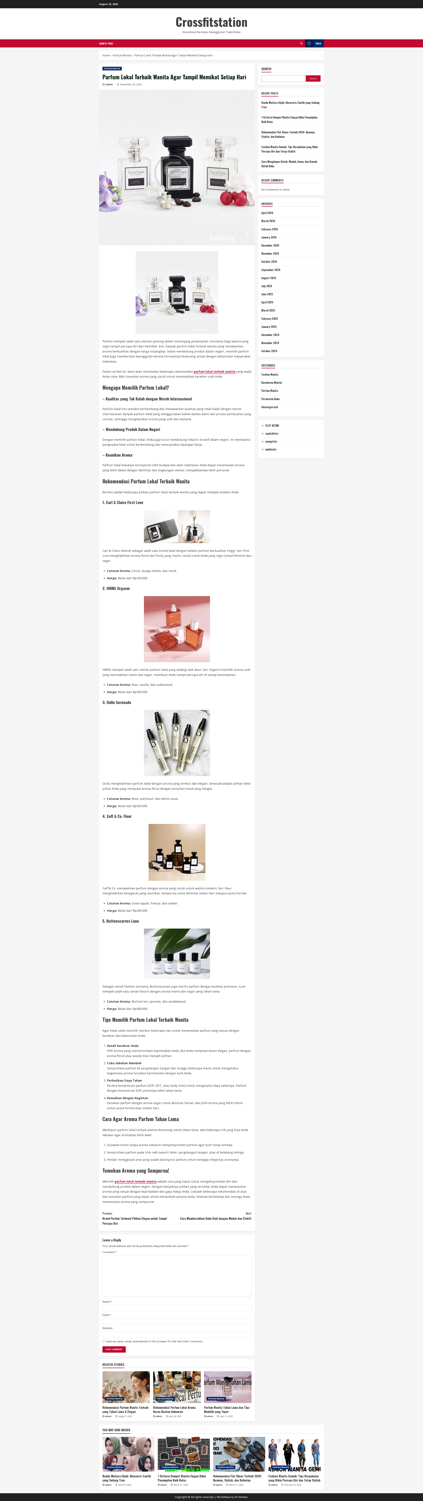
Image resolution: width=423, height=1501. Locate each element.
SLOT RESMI (272, 426)
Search (266, 69)
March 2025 (268, 310)
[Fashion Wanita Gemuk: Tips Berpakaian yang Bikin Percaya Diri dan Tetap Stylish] (295, 1454)
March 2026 (268, 221)
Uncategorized (269, 407)
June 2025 (267, 294)
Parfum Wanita (112, 68)
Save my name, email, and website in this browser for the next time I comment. (154, 1341)
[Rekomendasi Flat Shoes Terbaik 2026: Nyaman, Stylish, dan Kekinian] (239, 1454)
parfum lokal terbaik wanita (214, 371)
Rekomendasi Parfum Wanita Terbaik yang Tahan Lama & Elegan (125, 1409)
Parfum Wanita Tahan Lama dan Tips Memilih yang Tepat (226, 1409)
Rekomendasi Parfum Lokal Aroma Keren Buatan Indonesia (174, 1409)
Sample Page (106, 43)
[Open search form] (301, 43)
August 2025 (268, 278)
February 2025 (269, 319)
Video (318, 43)
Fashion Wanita (269, 374)
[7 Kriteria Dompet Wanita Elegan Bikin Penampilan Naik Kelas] (184, 1454)
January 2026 (269, 237)
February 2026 (269, 229)
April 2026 (267, 213)
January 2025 (269, 327)
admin (109, 84)
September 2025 (270, 270)
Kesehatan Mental (271, 383)
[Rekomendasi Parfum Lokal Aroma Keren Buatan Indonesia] (177, 1387)
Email (106, 1315)
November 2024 (270, 343)
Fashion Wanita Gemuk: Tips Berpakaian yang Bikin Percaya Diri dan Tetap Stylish (294, 1478)
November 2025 (270, 253)
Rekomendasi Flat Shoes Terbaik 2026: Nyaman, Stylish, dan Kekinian (237, 1478)
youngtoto (271, 441)
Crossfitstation (211, 21)
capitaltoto (271, 433)
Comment (109, 1252)
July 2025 (266, 286)
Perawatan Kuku (270, 399)
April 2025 (267, 302)
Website (107, 1328)
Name (107, 1302)
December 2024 (270, 335)
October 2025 (269, 262)
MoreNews (224, 1497)
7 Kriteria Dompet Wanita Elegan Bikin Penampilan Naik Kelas (182, 1478)
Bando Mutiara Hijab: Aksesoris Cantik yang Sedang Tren (126, 1478)
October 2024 (269, 351)
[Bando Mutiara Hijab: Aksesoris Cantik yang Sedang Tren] (128, 1454)
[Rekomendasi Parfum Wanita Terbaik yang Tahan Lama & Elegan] (126, 1387)
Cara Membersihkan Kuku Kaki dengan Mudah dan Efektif (215, 1216)
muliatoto (270, 449)
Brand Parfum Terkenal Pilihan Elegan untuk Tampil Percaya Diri (134, 1218)
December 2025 (270, 245)
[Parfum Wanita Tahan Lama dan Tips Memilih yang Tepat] (227, 1387)
